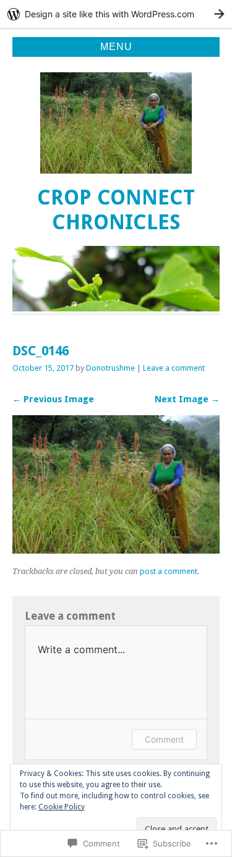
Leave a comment (174, 368)
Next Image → (187, 399)
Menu (116, 46)
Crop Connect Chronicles (116, 209)
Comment (164, 739)
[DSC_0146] (116, 550)
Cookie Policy (61, 807)
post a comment (168, 571)
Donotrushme (110, 368)
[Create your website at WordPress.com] (116, 14)
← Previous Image (53, 399)
